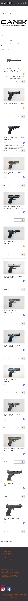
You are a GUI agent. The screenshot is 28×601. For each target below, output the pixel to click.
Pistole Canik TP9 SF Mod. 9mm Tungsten (13, 346)
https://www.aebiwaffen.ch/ (13, 572)
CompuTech (14, 597)
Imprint (3, 594)
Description (13, 43)
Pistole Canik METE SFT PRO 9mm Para (14, 138)
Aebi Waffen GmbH (6, 596)
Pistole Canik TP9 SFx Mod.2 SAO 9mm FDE (14, 449)
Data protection (19, 594)
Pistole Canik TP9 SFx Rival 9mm (13, 484)
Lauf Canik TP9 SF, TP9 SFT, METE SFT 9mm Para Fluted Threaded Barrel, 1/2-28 (13, 70)
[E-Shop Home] (7, 3)
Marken (10, 50)
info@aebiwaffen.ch (10, 571)
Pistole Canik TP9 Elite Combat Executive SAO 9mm (14, 207)
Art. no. (7, 43)
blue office (13, 596)
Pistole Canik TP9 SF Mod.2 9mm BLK (13, 380)
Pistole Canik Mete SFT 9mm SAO (14, 104)
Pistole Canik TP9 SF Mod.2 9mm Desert (13, 415)
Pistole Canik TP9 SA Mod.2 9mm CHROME (13, 277)
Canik (16, 50)
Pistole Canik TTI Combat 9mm (13, 519)
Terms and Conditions (11, 594)
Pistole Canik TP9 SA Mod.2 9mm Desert (13, 311)
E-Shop (4, 50)
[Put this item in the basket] (22, 81)
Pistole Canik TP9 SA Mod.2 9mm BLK (13, 242)
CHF (18, 43)
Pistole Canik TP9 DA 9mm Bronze (13, 173)
